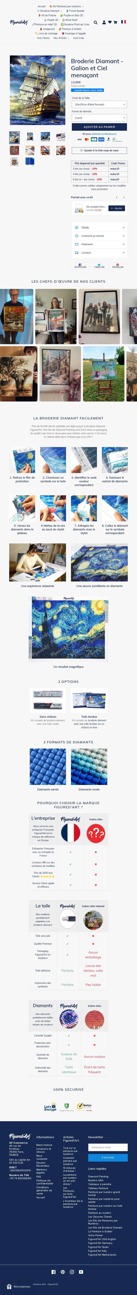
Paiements (87, 244)
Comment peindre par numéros (70, 1160)
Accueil (40, 1197)
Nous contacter (42, 1157)
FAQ (38, 1176)
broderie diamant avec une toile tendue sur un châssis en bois (90, 724)
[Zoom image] (37, 91)
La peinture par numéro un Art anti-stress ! (70, 1179)
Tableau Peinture (98, 1188)
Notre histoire (44, 1145)
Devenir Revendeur (42, 1164)
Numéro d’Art (95, 1180)
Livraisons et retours (43, 1150)
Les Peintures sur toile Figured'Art (69, 1192)
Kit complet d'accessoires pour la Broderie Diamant (96, 206)
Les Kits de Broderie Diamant (105, 1227)
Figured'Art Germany (100, 1243)
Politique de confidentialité (44, 1182)
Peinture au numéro (99, 1212)
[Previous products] (116, 197)
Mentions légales (41, 1171)
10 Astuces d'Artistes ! (69, 1169)
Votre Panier (95, 1235)
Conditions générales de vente (44, 1190)
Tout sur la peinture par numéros (70, 1151)
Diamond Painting (98, 1176)
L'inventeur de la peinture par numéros (73, 1203)
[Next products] (124, 197)
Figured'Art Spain (98, 1247)
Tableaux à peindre (99, 1184)
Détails (85, 227)
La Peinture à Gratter (100, 1231)
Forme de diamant (81, 111)
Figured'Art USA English (102, 1239)
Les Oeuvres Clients (100, 1216)
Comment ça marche (93, 235)
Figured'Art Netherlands (102, 1254)
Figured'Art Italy (97, 1250)
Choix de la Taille (81, 98)
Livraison (86, 252)
